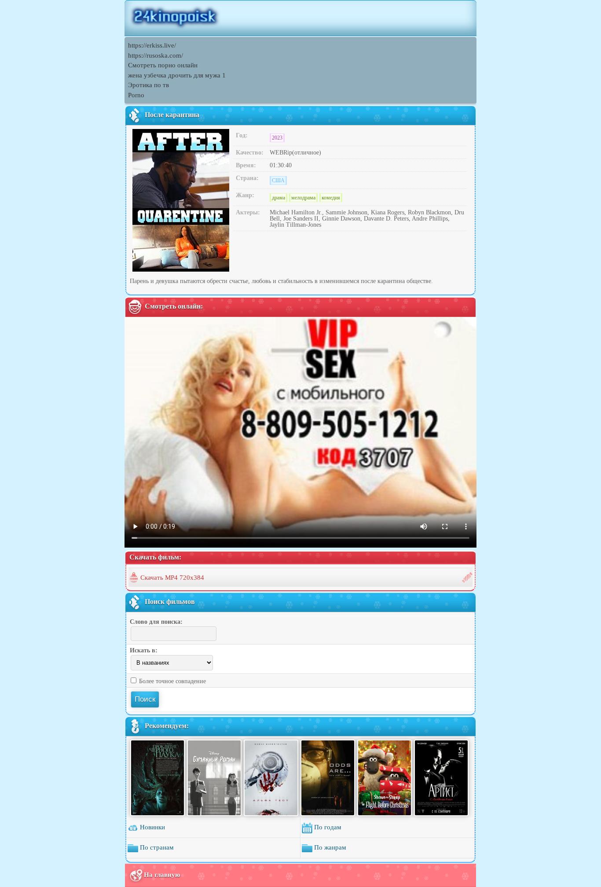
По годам (326, 827)
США (278, 180)
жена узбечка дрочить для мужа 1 (177, 75)
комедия (331, 198)
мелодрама (303, 198)
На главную (162, 874)
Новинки (151, 827)
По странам (156, 847)
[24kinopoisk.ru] (300, 18)
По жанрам (329, 847)
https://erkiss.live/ (152, 45)
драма (278, 198)
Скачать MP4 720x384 (172, 577)
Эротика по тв (148, 84)
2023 (277, 138)
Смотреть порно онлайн (163, 65)
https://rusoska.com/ (155, 55)
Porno (136, 95)
